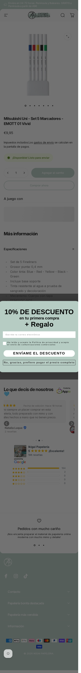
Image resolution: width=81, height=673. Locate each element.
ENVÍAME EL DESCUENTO (39, 353)
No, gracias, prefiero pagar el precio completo (39, 362)
